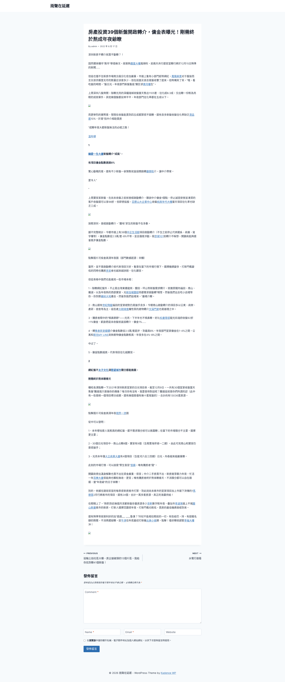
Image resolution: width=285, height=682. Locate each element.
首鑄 (133, 465)
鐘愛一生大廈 (95, 153)
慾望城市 (116, 370)
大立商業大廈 (112, 456)
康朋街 (150, 171)
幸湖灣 (179, 503)
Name (89, 632)
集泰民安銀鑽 (102, 330)
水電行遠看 (195, 556)
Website (171, 632)
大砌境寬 (124, 309)
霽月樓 (147, 84)
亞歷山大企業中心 (142, 201)
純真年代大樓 (164, 201)
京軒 (149, 503)
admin (94, 46)
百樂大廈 (98, 477)
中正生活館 (133, 232)
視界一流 (121, 413)
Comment (92, 592)
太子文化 (103, 370)
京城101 (159, 236)
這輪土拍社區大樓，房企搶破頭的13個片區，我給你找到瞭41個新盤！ (111, 558)
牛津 (123, 520)
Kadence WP (168, 672)
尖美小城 (151, 520)
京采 (108, 270)
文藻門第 (154, 309)
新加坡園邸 (132, 292)
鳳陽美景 (177, 76)
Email (129, 632)
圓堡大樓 (135, 63)
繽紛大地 (106, 296)
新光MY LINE (101, 334)
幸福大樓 (189, 520)
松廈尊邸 (165, 317)
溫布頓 (92, 136)
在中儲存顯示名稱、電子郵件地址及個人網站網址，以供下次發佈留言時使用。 (129, 640)
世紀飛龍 (107, 305)
